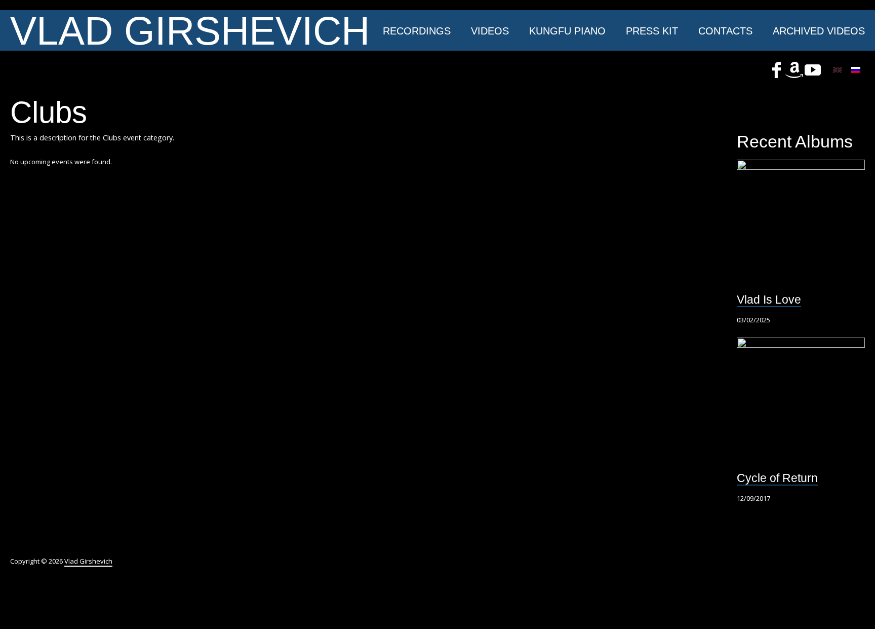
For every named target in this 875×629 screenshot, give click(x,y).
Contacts (725, 30)
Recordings (417, 30)
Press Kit (652, 30)
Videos (490, 30)
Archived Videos (819, 30)
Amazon (794, 70)
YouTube (813, 70)
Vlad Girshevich (190, 30)
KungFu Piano (567, 30)
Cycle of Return (777, 478)
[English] (837, 70)
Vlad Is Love (769, 299)
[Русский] (856, 70)
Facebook (776, 70)
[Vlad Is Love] (801, 224)
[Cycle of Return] (801, 402)
